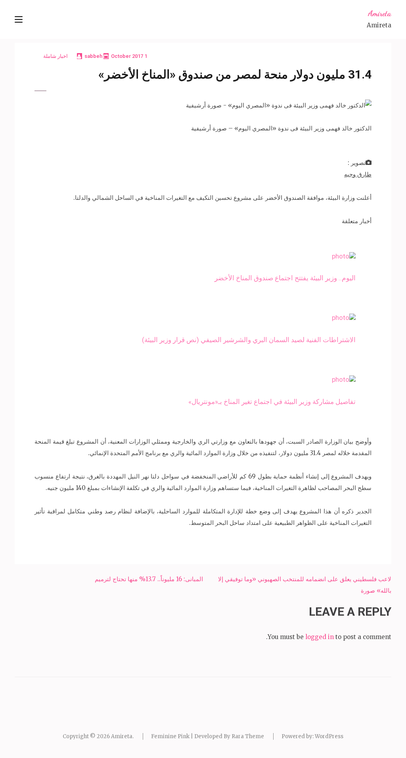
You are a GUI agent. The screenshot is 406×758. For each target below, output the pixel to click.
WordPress (329, 736)
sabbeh (93, 56)
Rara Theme (248, 736)
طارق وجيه (358, 174)
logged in (319, 637)
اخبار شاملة (55, 56)
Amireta (379, 13)
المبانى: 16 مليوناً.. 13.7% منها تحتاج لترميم (149, 579)
